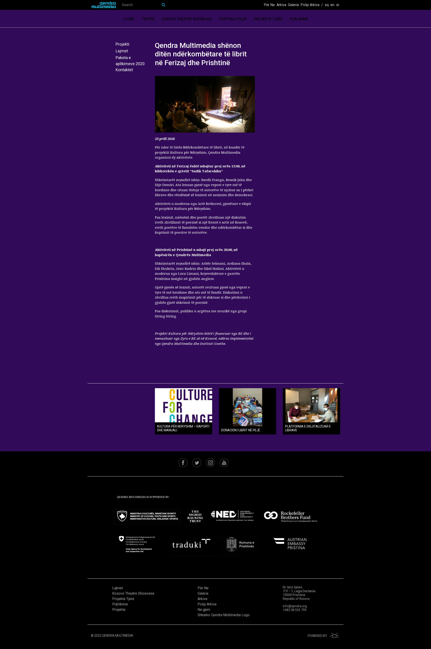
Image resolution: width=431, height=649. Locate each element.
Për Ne (269, 5)
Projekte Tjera (268, 19)
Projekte (118, 609)
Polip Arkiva (310, 5)
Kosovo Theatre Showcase (187, 19)
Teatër (148, 19)
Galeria (293, 5)
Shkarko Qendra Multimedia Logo (224, 615)
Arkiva (281, 5)
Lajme (128, 19)
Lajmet (122, 51)
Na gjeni (204, 609)
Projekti (122, 44)
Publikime (299, 19)
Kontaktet (124, 69)
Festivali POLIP (233, 19)
